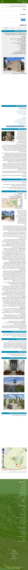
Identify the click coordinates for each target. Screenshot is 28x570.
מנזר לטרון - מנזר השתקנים (14, 375)
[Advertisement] (14, 88)
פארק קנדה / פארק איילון (20, 111)
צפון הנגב (24, 531)
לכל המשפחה (18, 46)
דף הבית (24, 27)
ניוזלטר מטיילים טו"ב (14, 553)
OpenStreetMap (23, 466)
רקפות (18, 336)
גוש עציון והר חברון (22, 524)
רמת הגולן (24, 484)
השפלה (22, 37)
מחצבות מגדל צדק (5, 304)
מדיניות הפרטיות (14, 558)
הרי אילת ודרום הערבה (22, 541)
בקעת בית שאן (23, 493)
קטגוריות (24, 471)
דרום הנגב (24, 539)
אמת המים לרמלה (22, 123)
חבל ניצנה (24, 534)
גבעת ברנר (23, 115)
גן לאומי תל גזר (22, 109)
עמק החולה (24, 485)
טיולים (18, 471)
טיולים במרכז (19, 27)
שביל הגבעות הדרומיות (21, 112)
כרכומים (15, 336)
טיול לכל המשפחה (12, 471)
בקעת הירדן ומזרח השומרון (21, 517)
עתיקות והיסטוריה (14, 126)
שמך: (24, 9)
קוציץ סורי (6, 333)
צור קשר (14, 550)
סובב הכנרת (23, 490)
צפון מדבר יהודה (23, 522)
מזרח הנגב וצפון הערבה (21, 536)
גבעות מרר (17, 278)
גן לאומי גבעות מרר (21, 124)
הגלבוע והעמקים (23, 492)
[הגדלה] (2, 141)
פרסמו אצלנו (14, 551)
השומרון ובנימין (23, 519)
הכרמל (24, 498)
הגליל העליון (23, 487)
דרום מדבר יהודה (23, 530)
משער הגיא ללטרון (22, 113)
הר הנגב (24, 538)
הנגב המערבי (23, 533)
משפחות (8, 126)
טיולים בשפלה (12, 27)
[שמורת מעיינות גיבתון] (14, 384)
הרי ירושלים (24, 509)
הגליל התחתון (23, 488)
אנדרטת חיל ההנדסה (6, 325)
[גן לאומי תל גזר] (14, 402)
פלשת (25, 516)
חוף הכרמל (24, 500)
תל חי (6, 267)
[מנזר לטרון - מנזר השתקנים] (14, 367)
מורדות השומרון (23, 520)
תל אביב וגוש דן (23, 514)
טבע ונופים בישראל (22, 1)
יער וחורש (21, 126)
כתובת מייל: (22, 14)
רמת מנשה (24, 501)
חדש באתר (14, 555)
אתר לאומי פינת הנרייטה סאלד (19, 122)
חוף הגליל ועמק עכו (22, 495)
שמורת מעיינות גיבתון (21, 119)
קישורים (14, 557)
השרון (25, 512)
